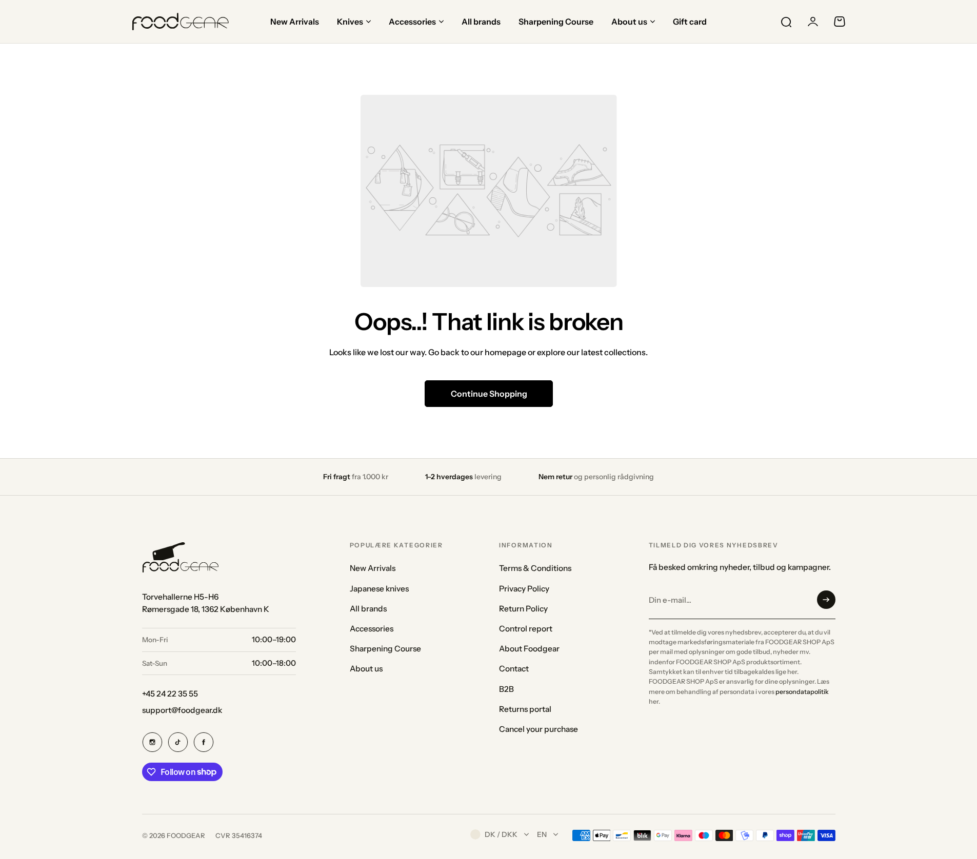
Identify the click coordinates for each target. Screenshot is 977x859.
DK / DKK (501, 834)
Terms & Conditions (535, 568)
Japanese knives (379, 589)
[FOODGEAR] (180, 21)
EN (542, 834)
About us (366, 668)
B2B (506, 689)
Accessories (371, 628)
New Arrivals (372, 568)
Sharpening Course (385, 648)
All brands (368, 608)
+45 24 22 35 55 (170, 694)
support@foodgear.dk (182, 710)
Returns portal (525, 709)
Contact (514, 668)
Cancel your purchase (538, 729)
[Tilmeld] (826, 599)
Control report (525, 628)
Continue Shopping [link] (488, 393)
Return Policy (523, 608)
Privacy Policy (524, 589)
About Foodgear (529, 648)
